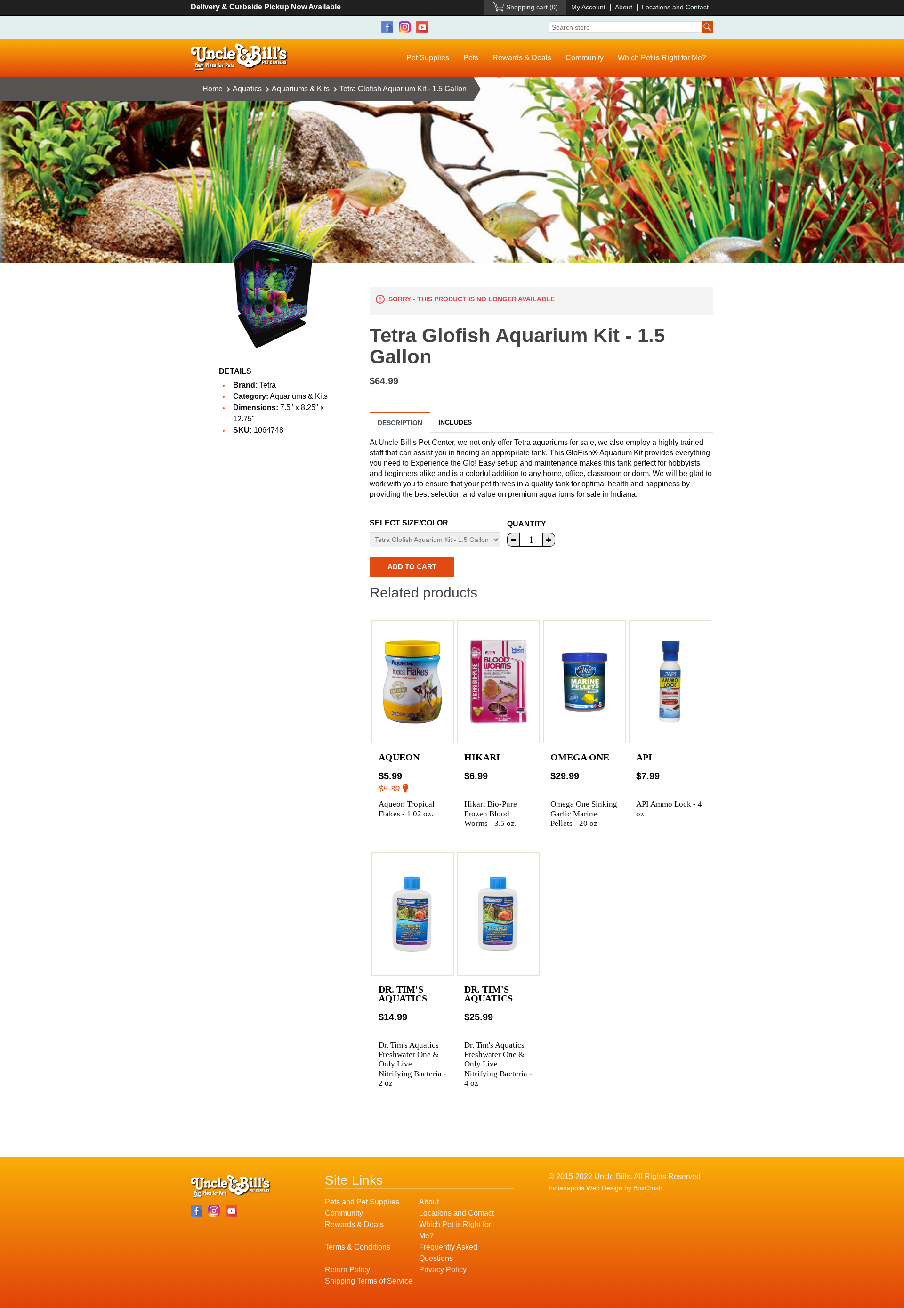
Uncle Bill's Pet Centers (239, 58)
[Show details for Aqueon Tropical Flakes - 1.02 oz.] (413, 681)
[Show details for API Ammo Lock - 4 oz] (670, 681)
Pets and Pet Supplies (362, 1202)
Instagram (405, 27)
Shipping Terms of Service (368, 1281)
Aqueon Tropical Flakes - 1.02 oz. (407, 808)
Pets (470, 58)
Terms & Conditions (357, 1247)
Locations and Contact (675, 7)
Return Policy (347, 1270)
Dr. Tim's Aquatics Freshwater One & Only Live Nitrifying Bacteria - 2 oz (412, 1064)
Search (707, 27)
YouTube (422, 27)
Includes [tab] (455, 422)
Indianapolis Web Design (585, 1188)
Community (584, 58)
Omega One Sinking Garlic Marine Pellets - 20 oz (583, 813)
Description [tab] (400, 423)
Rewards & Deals (521, 58)
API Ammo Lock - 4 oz (669, 808)
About (623, 7)
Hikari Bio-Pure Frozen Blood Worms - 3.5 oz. (490, 813)
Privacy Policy (443, 1270)
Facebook (387, 27)
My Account (588, 7)
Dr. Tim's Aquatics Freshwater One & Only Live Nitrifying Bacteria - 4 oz (498, 1064)
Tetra (267, 385)
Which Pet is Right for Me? (662, 58)
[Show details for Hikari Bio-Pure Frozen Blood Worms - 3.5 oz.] (498, 681)
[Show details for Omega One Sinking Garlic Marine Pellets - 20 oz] (585, 681)
